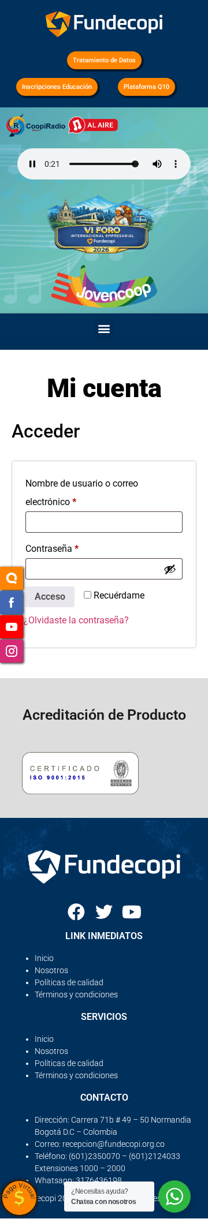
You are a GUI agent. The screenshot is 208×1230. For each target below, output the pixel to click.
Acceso (50, 596)
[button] (104, 328)
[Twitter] (104, 912)
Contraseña (74, 547)
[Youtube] (132, 912)
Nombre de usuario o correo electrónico (81, 490)
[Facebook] (76, 912)
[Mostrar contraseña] (170, 569)
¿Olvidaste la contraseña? (76, 620)
